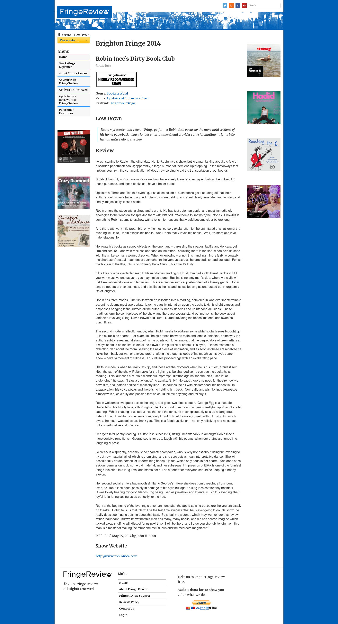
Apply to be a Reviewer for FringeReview (68, 100)
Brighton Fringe (122, 103)
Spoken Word (117, 93)
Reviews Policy (129, 602)
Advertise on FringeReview (68, 81)
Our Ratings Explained (67, 65)
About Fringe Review (73, 73)
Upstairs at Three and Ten (127, 98)
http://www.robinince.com (117, 556)
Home (63, 57)
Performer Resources (66, 111)
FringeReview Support (134, 595)
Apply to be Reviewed (73, 90)
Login (123, 615)
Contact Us (126, 608)
